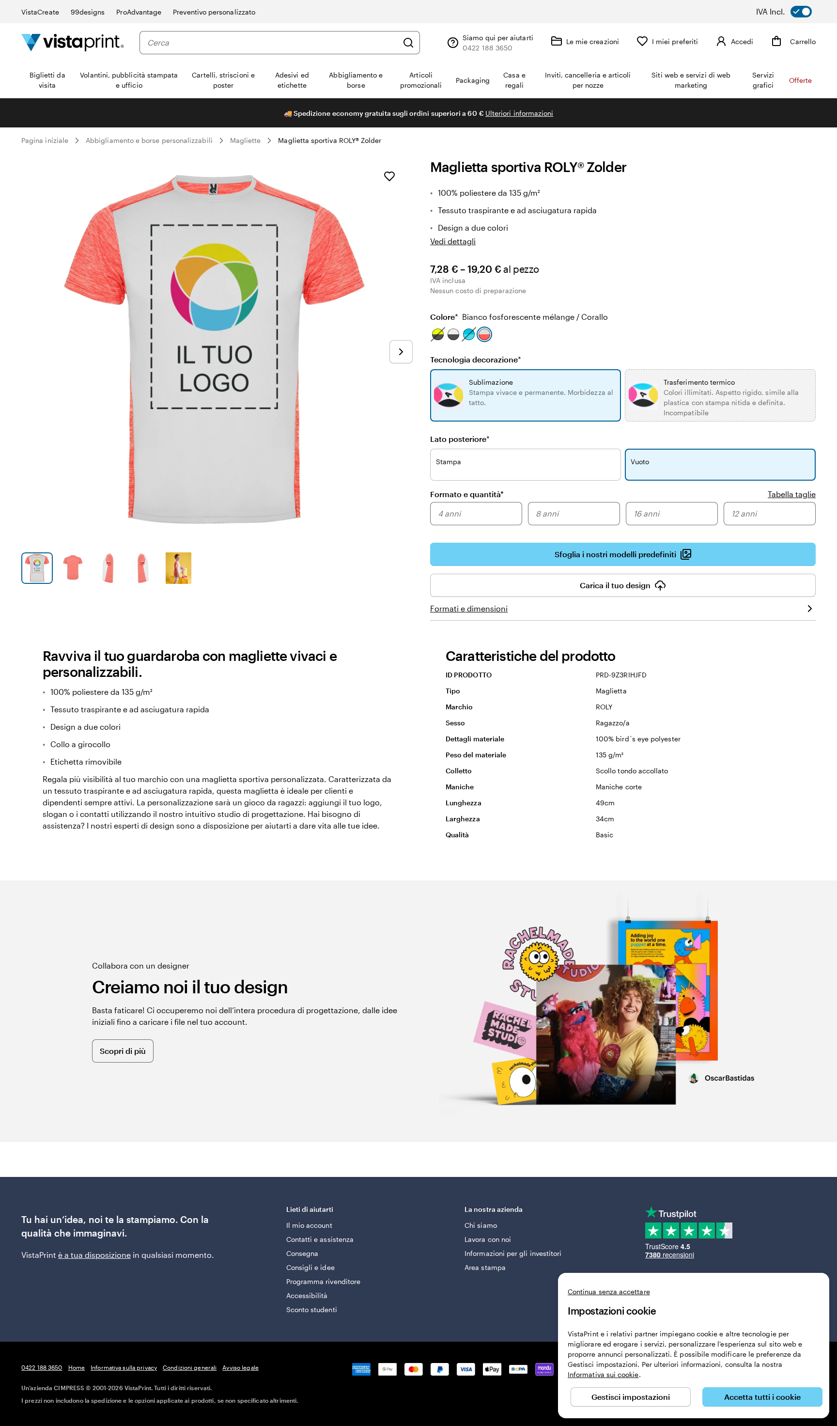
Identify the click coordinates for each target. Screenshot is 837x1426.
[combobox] (272, 42)
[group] (623, 514)
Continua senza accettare (609, 1291)
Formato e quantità (467, 494)
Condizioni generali (190, 1367)
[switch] (791, 11)
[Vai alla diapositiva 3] (108, 568)
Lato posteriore (460, 438)
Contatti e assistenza (320, 1239)
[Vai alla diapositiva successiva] (401, 351)
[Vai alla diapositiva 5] (178, 568)
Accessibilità (307, 1295)
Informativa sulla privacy (124, 1367)
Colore (519, 316)
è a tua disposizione (94, 1254)
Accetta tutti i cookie (762, 1396)
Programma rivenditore (323, 1281)
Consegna (302, 1253)
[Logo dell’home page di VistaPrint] (72, 42)
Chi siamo (481, 1225)
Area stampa (485, 1267)
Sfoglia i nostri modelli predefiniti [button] (615, 554)
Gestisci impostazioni (630, 1396)
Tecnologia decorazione (475, 359)
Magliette (245, 140)
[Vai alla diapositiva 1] (37, 568)
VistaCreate (40, 12)
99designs (88, 12)
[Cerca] (408, 42)
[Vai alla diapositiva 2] (72, 568)
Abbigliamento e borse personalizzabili (149, 140)
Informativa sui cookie (603, 1374)
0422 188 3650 (41, 1367)
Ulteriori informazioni (519, 113)
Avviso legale (240, 1367)
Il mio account (309, 1225)
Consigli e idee (310, 1267)
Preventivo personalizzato (214, 12)
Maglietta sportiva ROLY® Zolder (329, 140)
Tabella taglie (792, 494)
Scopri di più (123, 1050)
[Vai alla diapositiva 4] (143, 568)
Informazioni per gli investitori (513, 1253)
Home (76, 1367)
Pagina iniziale (44, 140)
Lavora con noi (488, 1239)
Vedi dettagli (453, 241)
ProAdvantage (138, 12)
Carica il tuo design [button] (615, 585)
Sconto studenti (311, 1309)
